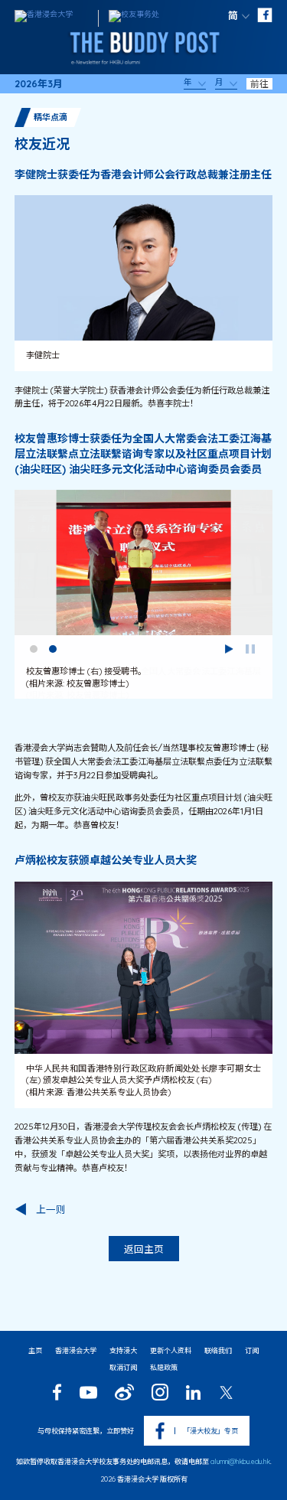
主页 (35, 1350)
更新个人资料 (170, 1350)
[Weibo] (124, 1392)
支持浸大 (123, 1350)
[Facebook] (57, 1392)
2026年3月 (39, 84)
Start (228, 649)
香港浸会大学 (75, 1350)
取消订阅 (123, 1367)
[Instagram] (160, 1392)
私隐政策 (164, 1367)
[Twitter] (226, 1392)
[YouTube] (88, 1392)
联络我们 (218, 1350)
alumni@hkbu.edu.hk (240, 1461)
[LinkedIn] (193, 1392)
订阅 (252, 1350)
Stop (250, 649)
